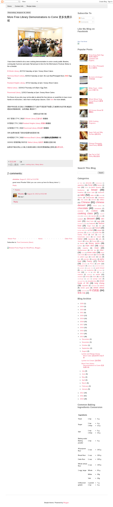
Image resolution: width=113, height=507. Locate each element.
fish (100, 226)
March (84, 383)
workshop (84, 290)
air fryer (80, 183)
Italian (80, 239)
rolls (94, 272)
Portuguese (81, 266)
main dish (89, 246)
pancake (86, 259)
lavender (102, 241)
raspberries (90, 270)
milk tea (93, 250)
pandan (94, 259)
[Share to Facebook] (15, 164)
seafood (80, 274)
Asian (90, 185)
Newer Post (12, 239)
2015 (82, 330)
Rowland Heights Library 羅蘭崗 (34, 123)
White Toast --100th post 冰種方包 (95, 89)
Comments (84, 22)
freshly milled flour (82, 230)
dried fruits (90, 221)
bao (79, 187)
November (86, 342)
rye (101, 272)
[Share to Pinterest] (17, 164)
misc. (102, 250)
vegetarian (94, 285)
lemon (82, 243)
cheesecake (90, 197)
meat (96, 248)
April (83, 380)
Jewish (80, 241)
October (85, 345)
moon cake (91, 252)
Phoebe (21, 194)
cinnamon (97, 208)
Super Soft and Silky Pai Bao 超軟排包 (96, 133)
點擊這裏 (59, 147)
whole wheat (98, 288)
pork (98, 264)
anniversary (98, 183)
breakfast (81, 192)
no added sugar (83, 257)
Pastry (89, 261)
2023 (82, 309)
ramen (82, 270)
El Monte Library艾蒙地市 (33, 118)
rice (79, 272)
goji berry (89, 232)
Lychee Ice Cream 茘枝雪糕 (91, 360)
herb (92, 234)
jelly (100, 239)
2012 (82, 393)
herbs (99, 234)
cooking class (30, 164)
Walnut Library (12, 88)
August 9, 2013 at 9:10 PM (29, 179)
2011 (82, 396)
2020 (82, 315)
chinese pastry (97, 205)
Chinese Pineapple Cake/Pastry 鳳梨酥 (95, 144)
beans (86, 187)
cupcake (93, 216)
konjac (87, 241)
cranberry (85, 216)
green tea (98, 232)
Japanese (91, 239)
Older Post (68, 239)
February (85, 386)
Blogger (66, 502)
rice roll (87, 272)
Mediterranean (82, 250)
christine (16, 179)
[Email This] (9, 164)
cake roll (93, 195)
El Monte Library (13, 71)
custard (80, 219)
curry (100, 216)
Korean (94, 241)
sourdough (80, 278)
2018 (82, 321)
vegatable (85, 285)
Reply (15, 185)
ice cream (97, 237)
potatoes (90, 265)
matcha (85, 248)
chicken (93, 200)
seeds (98, 274)
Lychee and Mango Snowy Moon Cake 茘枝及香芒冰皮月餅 (92, 355)
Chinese (85, 202)
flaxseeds (89, 228)
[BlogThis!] (11, 164)
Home (9, 6)
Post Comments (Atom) (25, 242)
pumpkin (82, 268)
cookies (94, 211)
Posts (82, 18)
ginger (99, 230)
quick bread (100, 268)
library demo (39, 164)
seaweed (89, 274)
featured (92, 223)
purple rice (90, 268)
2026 (82, 303)
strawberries (92, 281)
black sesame (96, 187)
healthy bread (82, 234)
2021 (82, 312)
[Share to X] (13, 164)
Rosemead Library (14, 92)
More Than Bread (82, 41)
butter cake (91, 192)
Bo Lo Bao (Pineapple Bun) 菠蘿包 (96, 67)
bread (94, 189)
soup (100, 276)
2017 (82, 324)
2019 (82, 318)
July (83, 371)
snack (94, 276)
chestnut (101, 197)
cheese (80, 197)
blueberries (81, 190)
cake (82, 195)
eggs (98, 221)
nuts (99, 257)
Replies (17, 190)
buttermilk (101, 192)
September (86, 348)
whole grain (85, 288)
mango (101, 246)
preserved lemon (99, 265)
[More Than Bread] (78, 44)
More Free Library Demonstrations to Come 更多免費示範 (92, 365)
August (84, 351)
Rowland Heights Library (16, 83)
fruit (91, 230)
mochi (83, 252)
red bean (99, 270)
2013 (82, 336)
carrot (100, 195)
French (97, 228)
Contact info (19, 6)
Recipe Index (31, 6)
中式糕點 (94, 290)
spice (88, 278)
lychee (80, 246)
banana (99, 185)
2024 (82, 306)
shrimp (87, 276)
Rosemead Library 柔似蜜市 (33, 128)
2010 (82, 399)
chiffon (102, 200)
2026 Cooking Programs (93, 122)
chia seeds (84, 200)
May (83, 377)
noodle (93, 257)
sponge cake (97, 279)
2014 (82, 333)
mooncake (90, 254)
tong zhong (99, 283)
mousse (99, 254)
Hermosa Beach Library (15, 76)
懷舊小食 (81, 293)
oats (79, 259)
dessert (91, 218)
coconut (80, 211)
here (52, 99)
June (84, 374)
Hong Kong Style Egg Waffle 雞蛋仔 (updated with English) (96, 57)
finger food (91, 226)
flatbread (80, 228)
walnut (102, 285)
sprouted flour (81, 281)
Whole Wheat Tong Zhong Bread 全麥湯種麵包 (96, 101)
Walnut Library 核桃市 (35, 142)
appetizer (81, 185)
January (85, 389)
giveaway (81, 232)
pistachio (84, 263)
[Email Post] (20, 161)
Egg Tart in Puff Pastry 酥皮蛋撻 (94, 155)
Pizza (92, 264)
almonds (89, 183)
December (86, 339)
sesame (80, 276)
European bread (82, 223)
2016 (82, 327)
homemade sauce (84, 237)
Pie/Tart (101, 261)
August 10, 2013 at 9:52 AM (37, 194)
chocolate (83, 208)
